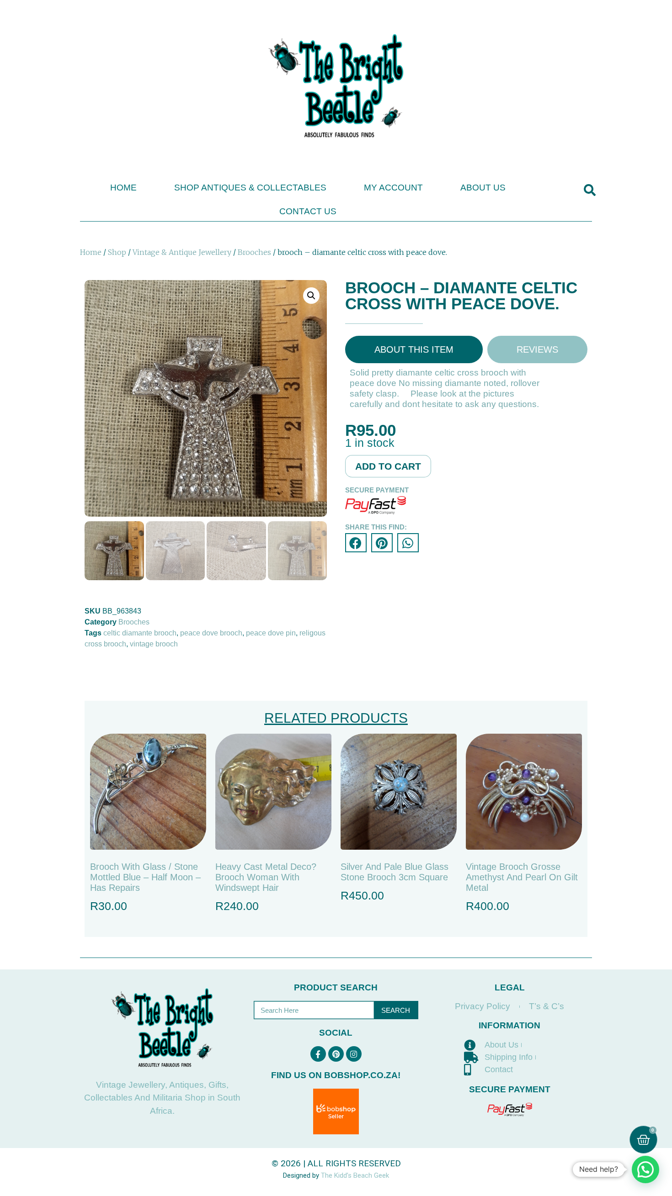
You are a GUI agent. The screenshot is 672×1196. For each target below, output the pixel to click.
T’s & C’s (546, 1006)
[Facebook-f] (318, 1054)
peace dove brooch (211, 633)
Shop (117, 252)
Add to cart (388, 466)
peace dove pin (271, 633)
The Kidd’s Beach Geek (355, 1175)
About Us (483, 187)
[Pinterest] (336, 1054)
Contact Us (307, 211)
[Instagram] (354, 1054)
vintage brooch (154, 644)
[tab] (414, 349)
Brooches (254, 252)
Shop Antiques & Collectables (250, 187)
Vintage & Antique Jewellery (182, 252)
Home (123, 187)
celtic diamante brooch (139, 633)
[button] (589, 190)
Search (395, 1010)
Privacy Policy (482, 1006)
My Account (393, 187)
